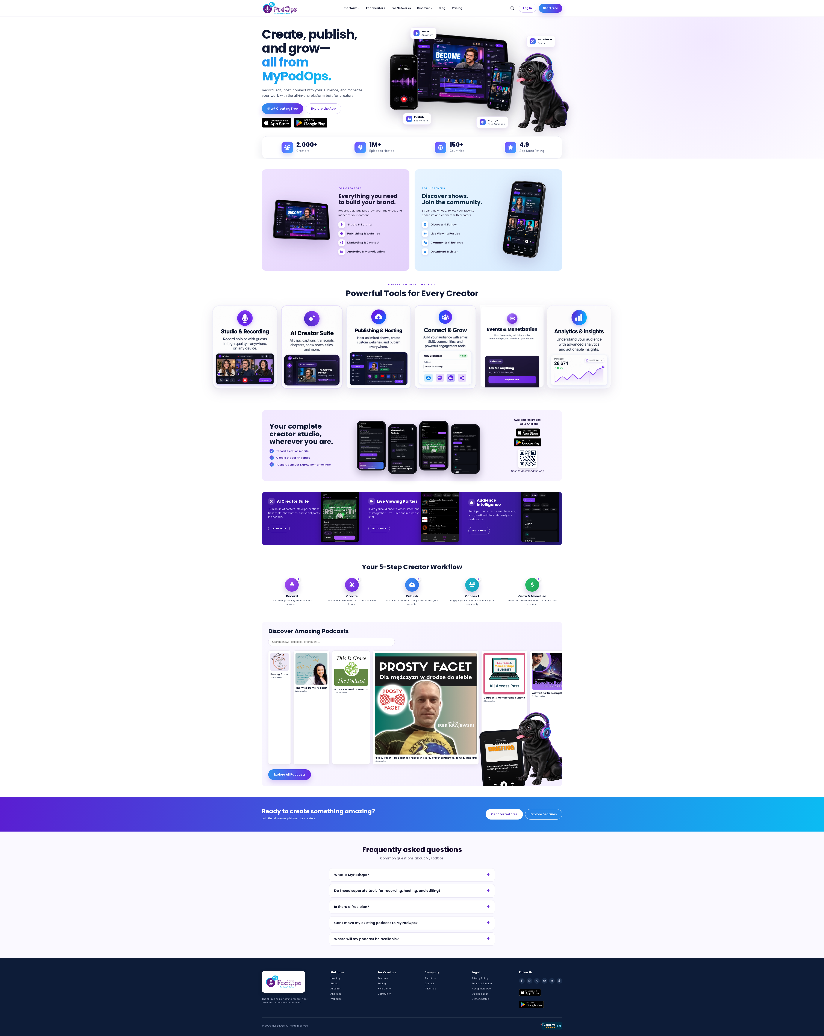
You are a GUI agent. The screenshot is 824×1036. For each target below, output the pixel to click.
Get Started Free (504, 814)
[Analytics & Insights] (579, 347)
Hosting (335, 978)
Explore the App (323, 108)
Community (384, 993)
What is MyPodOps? (351, 874)
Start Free (550, 8)
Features (383, 978)
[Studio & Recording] (244, 347)
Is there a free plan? (351, 906)
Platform (350, 8)
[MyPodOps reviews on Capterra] (551, 1026)
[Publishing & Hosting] (378, 347)
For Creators (375, 8)
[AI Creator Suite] (311, 347)
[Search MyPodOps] (512, 8)
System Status (480, 998)
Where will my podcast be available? (366, 938)
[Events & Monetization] (512, 347)
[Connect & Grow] (445, 347)
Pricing (457, 8)
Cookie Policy (480, 993)
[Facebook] (522, 981)
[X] (537, 981)
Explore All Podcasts (290, 774)
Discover (423, 8)
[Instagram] (529, 981)
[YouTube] (544, 981)
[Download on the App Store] (276, 123)
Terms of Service (482, 983)
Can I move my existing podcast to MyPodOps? (376, 922)
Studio (334, 983)
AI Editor (335, 988)
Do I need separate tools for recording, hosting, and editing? (387, 890)
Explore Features (543, 814)
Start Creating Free (282, 108)
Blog (442, 8)
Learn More (279, 528)
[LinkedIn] (552, 981)
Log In (527, 8)
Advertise (430, 988)
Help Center (385, 988)
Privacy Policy (480, 978)
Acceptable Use (481, 988)
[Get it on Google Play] (310, 123)
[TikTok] (559, 981)
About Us (430, 978)
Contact (429, 983)
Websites (336, 998)
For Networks (401, 8)
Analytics (335, 993)
